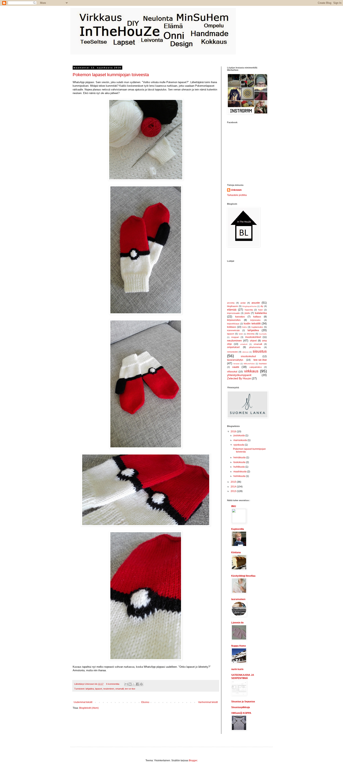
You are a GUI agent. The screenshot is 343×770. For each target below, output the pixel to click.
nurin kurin (237, 669)
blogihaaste (232, 306)
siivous (245, 352)
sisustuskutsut (248, 356)
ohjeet (253, 340)
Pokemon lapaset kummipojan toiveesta (111, 74)
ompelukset (233, 347)
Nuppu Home (238, 645)
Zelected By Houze (239, 378)
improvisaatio (233, 313)
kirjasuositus (234, 320)
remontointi (232, 352)
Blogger (193, 760)
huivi (260, 310)
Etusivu (145, 702)
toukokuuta (239, 462)
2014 (234, 486)
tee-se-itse (130, 689)
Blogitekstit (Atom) (89, 708)
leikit (241, 334)
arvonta (230, 303)
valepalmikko (255, 367)
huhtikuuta (239, 466)
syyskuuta (239, 444)
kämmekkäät (233, 330)
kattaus (257, 316)
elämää (231, 309)
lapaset (98, 689)
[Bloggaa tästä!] (130, 684)
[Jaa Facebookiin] (138, 684)
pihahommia (255, 347)
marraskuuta (240, 440)
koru (244, 327)
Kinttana (236, 552)
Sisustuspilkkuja (240, 707)
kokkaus (231, 327)
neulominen (108, 689)
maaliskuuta (240, 471)
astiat (243, 303)
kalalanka (261, 313)
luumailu (263, 334)
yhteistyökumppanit (239, 375)
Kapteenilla (237, 529)
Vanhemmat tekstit (208, 702)
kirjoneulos (255, 320)
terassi (236, 363)
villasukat (232, 371)
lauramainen (238, 599)
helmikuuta (239, 476)
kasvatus (240, 316)
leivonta (250, 334)
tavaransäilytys (235, 360)
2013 (234, 491)
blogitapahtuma (249, 306)
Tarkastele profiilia (237, 195)
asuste (255, 302)
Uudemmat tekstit (83, 702)
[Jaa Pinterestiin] (141, 684)
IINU (233, 506)
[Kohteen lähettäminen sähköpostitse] (126, 684)
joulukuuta (239, 435)
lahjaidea (90, 689)
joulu (247, 313)
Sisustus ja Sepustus (243, 701)
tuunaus (263, 363)
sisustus (260, 351)
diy (261, 306)
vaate (235, 366)
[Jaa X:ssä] (134, 684)
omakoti (243, 344)
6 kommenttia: (113, 684)
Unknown (236, 190)
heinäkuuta (239, 457)
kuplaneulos (257, 327)
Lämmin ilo (237, 622)
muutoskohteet (253, 337)
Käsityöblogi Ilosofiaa (243, 575)
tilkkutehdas (249, 363)
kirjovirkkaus (233, 323)
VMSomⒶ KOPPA (241, 713)
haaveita (249, 310)
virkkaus (251, 371)
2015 (234, 481)
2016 (234, 431)
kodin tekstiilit (252, 323)
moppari (235, 337)
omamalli (119, 689)
